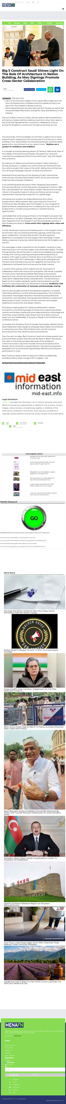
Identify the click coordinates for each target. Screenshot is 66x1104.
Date (5, 89)
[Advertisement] (33, 15)
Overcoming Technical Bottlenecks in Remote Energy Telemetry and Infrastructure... (23, 540)
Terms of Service (10, 1045)
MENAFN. (14, 1098)
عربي (28, 2)
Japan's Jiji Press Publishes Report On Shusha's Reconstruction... (27, 904)
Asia (32, 23)
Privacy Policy (9, 1048)
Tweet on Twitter (41, 89)
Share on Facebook (29, 89)
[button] (33, 2)
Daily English (10, 1062)
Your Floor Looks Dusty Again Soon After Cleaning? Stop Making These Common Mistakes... (31, 943)
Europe (16, 23)
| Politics (49, 23)
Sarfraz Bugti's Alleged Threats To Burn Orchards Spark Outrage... (31, 651)
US (7, 23)
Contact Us (8, 1050)
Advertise (8, 1053)
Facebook (15, 1079)
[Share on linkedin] (57, 89)
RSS (13, 1092)
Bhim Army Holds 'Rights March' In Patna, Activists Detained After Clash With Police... (33, 728)
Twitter (14, 1082)
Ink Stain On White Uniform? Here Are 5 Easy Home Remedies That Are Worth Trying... (29, 612)
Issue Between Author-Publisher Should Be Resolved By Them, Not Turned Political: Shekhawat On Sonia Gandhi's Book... (32, 813)
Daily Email (15, 1087)
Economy (59, 23)
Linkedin (15, 1090)
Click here (17, 1036)
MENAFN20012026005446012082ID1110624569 (23, 363)
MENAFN (7, 98)
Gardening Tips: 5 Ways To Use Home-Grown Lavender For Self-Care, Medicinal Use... (32, 982)
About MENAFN (10, 1055)
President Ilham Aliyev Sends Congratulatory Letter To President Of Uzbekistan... (30, 859)
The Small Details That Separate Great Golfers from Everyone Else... (18, 543)
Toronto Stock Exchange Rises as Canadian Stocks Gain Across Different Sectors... (23, 546)
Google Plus (16, 1084)
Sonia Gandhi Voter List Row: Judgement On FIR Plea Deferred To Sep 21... (30, 690)
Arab (25, 23)
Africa (39, 23)
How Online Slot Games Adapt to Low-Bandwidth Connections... (18, 537)
